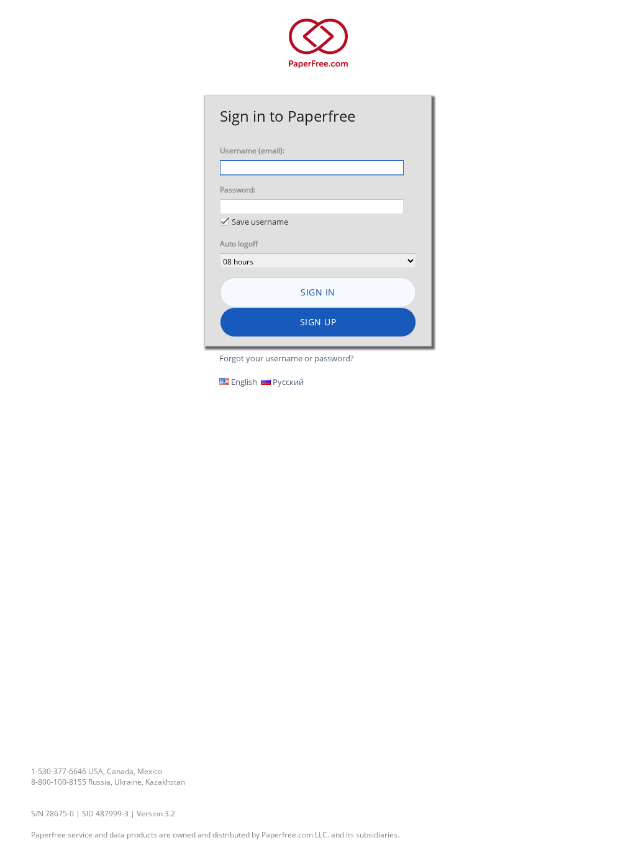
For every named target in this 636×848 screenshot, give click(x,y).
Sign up (318, 322)
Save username (260, 222)
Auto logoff (239, 243)
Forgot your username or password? (286, 358)
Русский (287, 381)
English (243, 381)
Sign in (318, 292)
